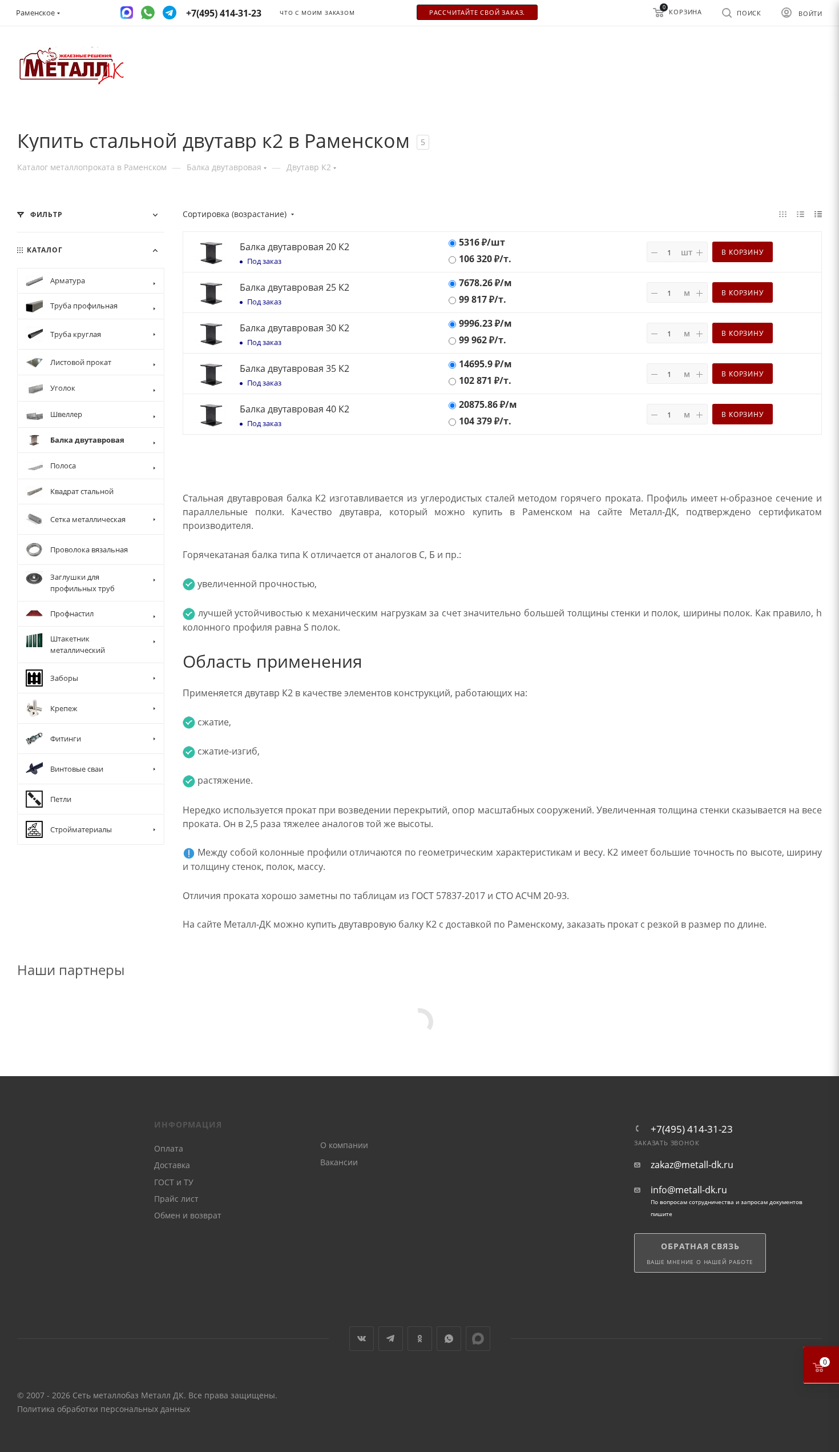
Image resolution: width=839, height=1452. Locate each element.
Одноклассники (420, 1338)
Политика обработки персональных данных (103, 1408)
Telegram (390, 1338)
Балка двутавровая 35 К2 (294, 368)
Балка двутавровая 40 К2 (294, 409)
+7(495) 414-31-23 (692, 1129)
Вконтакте (361, 1338)
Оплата (168, 1148)
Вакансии (339, 1162)
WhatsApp (449, 1338)
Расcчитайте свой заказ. (477, 13)
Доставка (172, 1165)
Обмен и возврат (187, 1215)
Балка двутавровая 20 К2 (294, 246)
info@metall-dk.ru (689, 1190)
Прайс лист (176, 1198)
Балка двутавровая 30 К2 (294, 328)
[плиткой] (782, 213)
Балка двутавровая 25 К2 (294, 287)
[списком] (800, 213)
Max (478, 1338)
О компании (344, 1145)
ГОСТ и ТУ (173, 1182)
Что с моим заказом (317, 13)
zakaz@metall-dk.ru (692, 1165)
